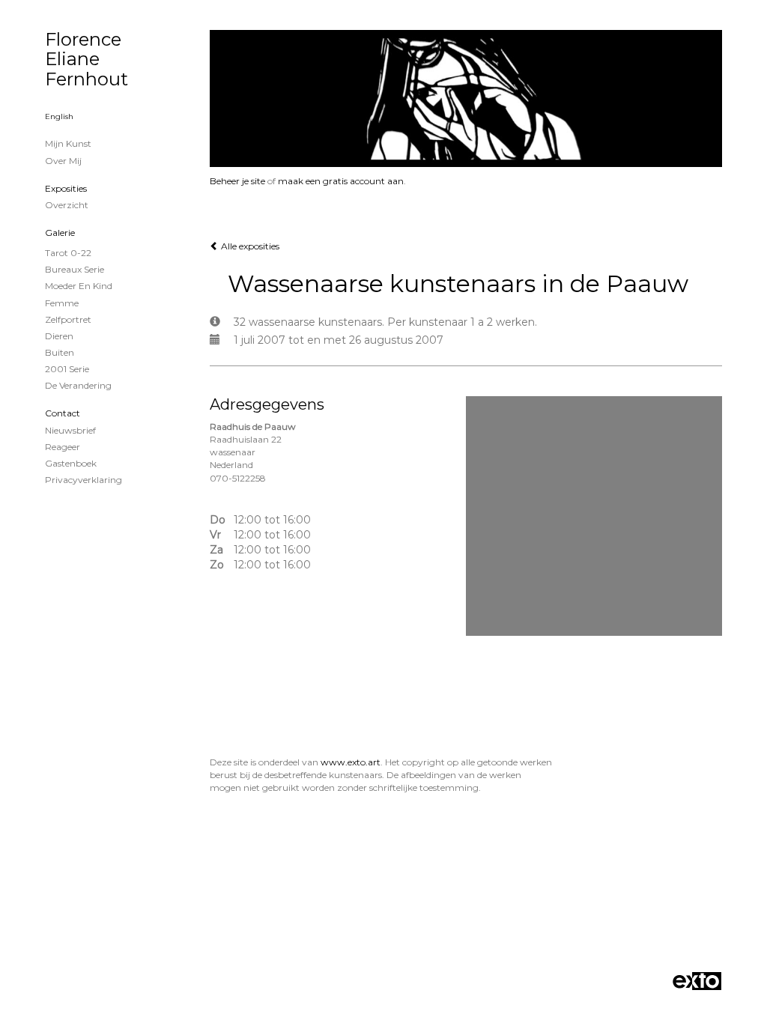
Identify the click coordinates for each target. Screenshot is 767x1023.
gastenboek (71, 463)
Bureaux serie (74, 269)
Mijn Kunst (68, 143)
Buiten (59, 352)
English (59, 116)
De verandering (78, 385)
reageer (62, 446)
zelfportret (68, 319)
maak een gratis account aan (341, 180)
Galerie (60, 232)
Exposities (66, 188)
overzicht (66, 204)
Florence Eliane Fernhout (86, 59)
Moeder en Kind (78, 285)
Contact (62, 413)
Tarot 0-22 (68, 252)
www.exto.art (351, 762)
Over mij (63, 160)
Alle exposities (249, 246)
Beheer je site (237, 180)
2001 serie (67, 368)
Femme (62, 303)
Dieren (59, 335)
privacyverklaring (83, 479)
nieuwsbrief (70, 430)
